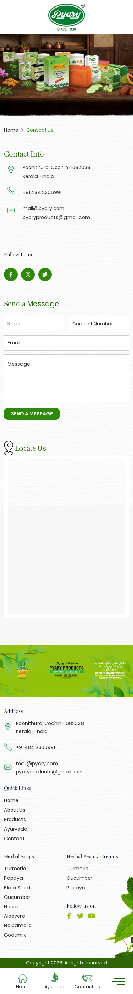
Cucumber (17, 897)
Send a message (32, 413)
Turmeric (15, 868)
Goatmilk (15, 935)
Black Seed (17, 887)
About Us (14, 809)
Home (23, 986)
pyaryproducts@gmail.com (50, 771)
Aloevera (14, 916)
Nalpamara (18, 925)
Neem (11, 906)
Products (15, 819)
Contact (14, 838)
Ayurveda (55, 986)
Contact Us (87, 986)
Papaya (13, 878)
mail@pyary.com (37, 763)
